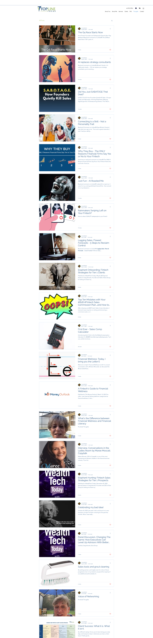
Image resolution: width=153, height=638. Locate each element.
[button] (112, 21)
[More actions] (111, 29)
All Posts (41, 20)
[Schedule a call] (143, 8)
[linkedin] (140, 8)
